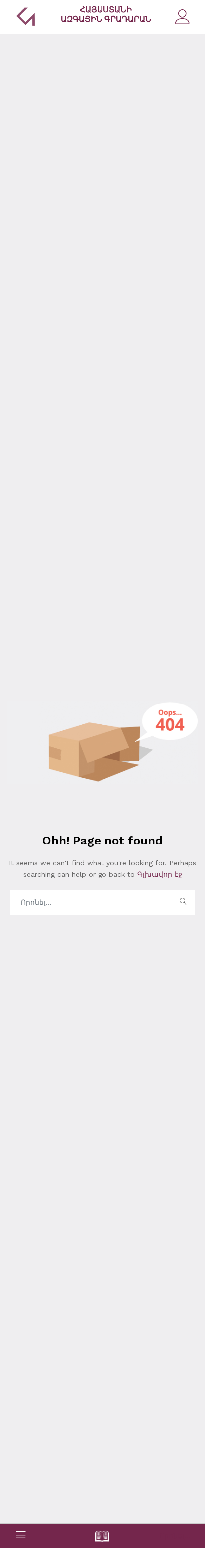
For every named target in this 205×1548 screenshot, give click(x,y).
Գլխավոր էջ (158, 874)
